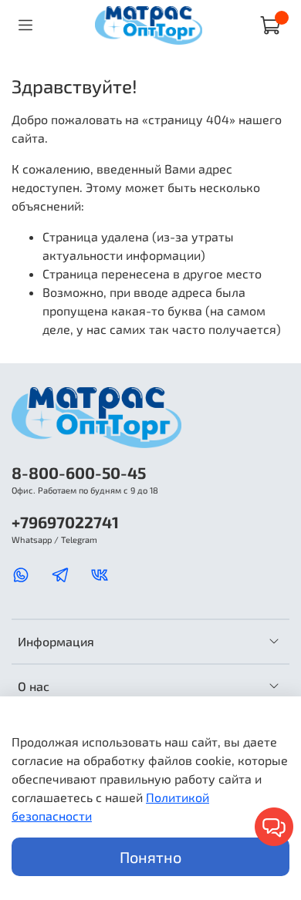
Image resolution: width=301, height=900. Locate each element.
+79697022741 (65, 521)
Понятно (150, 857)
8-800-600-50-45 (79, 472)
